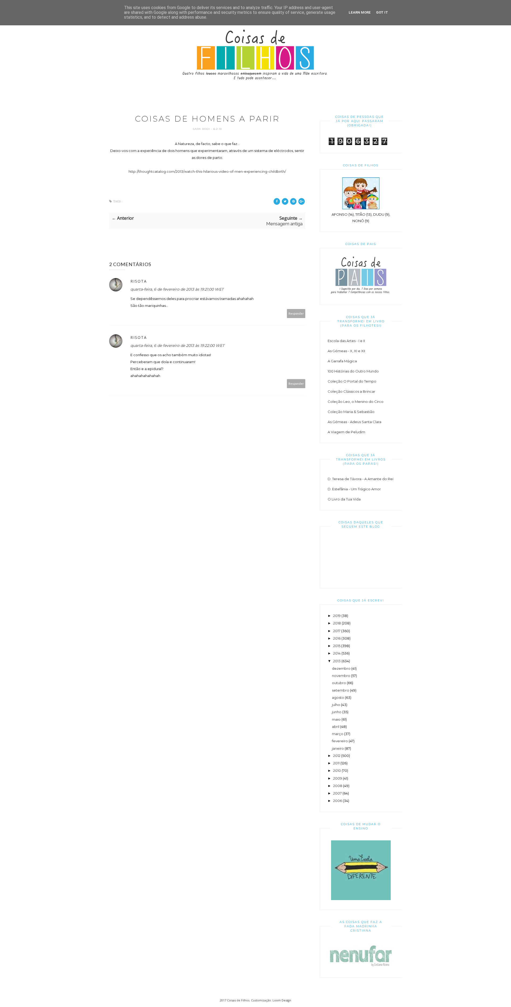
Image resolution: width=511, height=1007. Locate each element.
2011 (336, 763)
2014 (337, 653)
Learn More (360, 12)
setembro (340, 690)
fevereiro (340, 741)
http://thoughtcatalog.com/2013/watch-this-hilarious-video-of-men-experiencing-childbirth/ (207, 171)
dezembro (341, 668)
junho (336, 712)
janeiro (338, 748)
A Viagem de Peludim (346, 432)
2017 (336, 631)
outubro (339, 683)
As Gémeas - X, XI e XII (346, 351)
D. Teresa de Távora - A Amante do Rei (360, 479)
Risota (138, 281)
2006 (337, 801)
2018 (337, 623)
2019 (337, 615)
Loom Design (282, 1000)
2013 (337, 661)
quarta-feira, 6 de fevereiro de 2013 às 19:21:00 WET (177, 289)
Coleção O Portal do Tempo (352, 381)
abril (335, 726)
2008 (337, 786)
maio (336, 719)
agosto (338, 697)
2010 (337, 770)
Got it (382, 12)
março (337, 734)
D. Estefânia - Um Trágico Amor (354, 489)
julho (336, 705)
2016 (337, 638)
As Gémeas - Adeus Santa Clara (354, 422)
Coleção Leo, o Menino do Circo (356, 401)
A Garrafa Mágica (342, 361)
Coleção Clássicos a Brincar (351, 391)
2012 (336, 755)
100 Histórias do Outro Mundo (353, 371)
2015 (336, 646)
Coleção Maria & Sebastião (351, 412)
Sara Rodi (202, 129)
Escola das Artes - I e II (346, 341)
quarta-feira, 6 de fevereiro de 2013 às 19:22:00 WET (177, 345)
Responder (296, 313)
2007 (337, 793)
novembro (341, 675)
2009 (337, 778)
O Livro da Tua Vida (344, 499)
